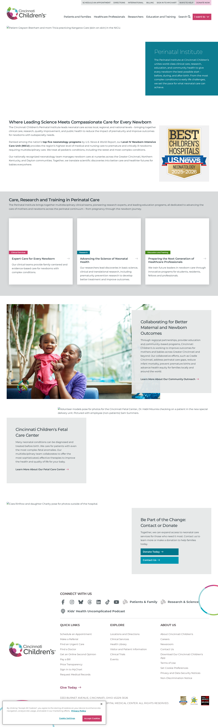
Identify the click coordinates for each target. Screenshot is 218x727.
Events (114, 659)
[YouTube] (116, 602)
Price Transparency (71, 664)
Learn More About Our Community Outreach (168, 379)
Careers (165, 639)
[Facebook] (63, 602)
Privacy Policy (78, 711)
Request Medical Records (75, 674)
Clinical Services (119, 639)
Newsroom (167, 644)
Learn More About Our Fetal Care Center (40, 469)
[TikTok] (107, 602)
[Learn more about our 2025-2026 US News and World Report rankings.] (183, 701)
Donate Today (151, 551)
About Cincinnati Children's (176, 634)
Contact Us (149, 560)
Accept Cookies (92, 718)
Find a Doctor (68, 649)
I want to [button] (200, 16)
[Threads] (90, 602)
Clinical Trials (117, 654)
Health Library (118, 644)
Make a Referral (69, 639)
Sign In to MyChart (71, 669)
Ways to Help (186, 2)
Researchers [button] (135, 16)
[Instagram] (72, 602)
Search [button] (182, 16)
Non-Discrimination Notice (176, 678)
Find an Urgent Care (72, 644)
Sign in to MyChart (166, 2)
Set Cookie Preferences (174, 668)
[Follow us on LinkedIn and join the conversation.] (99, 602)
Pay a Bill (65, 659)
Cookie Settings (67, 718)
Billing (150, 2)
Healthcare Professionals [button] (109, 16)
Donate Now (203, 2)
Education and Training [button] (160, 16)
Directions (119, 2)
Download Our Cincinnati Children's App (181, 656)
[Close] (101, 704)
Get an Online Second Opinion (78, 654)
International (135, 2)
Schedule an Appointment (96, 2)
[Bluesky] (81, 602)
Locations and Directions (125, 634)
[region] (54, 713)
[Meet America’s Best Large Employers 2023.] (205, 701)
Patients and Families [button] (77, 16)
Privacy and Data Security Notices (180, 673)
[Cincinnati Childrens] (32, 649)
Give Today (68, 687)
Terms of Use (168, 663)
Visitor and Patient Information (128, 649)
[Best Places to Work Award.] (194, 701)
